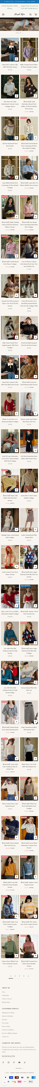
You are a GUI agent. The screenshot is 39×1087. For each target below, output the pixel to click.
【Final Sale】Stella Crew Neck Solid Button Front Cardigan (29, 806)
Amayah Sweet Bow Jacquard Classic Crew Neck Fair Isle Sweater (10, 303)
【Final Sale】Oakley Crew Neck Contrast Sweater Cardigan (10, 924)
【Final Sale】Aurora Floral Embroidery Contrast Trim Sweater (29, 845)
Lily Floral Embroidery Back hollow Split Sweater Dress (29, 457)
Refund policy (6, 1002)
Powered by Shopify (27, 1073)
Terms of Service (7, 999)
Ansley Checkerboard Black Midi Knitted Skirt (29, 728)
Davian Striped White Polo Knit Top (29, 689)
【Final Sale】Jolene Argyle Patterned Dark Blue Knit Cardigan (29, 650)
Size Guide (5, 1023)
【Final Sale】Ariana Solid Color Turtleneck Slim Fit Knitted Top (10, 766)
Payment (4, 1019)
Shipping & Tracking (8, 1012)
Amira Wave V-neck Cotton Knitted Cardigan (29, 497)
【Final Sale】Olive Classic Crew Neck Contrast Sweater (28, 923)
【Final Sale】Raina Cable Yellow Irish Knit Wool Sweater (10, 498)
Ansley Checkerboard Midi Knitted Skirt (29, 536)
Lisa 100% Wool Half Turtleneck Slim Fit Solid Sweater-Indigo (10, 690)
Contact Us (5, 1036)
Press (3, 992)
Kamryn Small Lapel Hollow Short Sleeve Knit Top (29, 420)
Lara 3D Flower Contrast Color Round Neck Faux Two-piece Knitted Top (29, 264)
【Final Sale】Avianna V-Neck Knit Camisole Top (29, 612)
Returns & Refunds (7, 1016)
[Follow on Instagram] (8, 1062)
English (18, 1068)
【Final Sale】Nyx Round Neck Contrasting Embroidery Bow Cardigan (29, 224)
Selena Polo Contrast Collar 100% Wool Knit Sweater (10, 66)
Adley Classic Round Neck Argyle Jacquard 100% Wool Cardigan (10, 345)
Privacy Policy (6, 1026)
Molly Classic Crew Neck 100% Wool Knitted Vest (29, 765)
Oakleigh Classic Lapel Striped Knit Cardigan (10, 536)
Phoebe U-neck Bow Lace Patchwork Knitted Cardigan (10, 420)
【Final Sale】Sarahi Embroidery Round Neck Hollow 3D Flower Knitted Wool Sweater (29, 105)
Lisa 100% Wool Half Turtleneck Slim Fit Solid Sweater (10, 650)
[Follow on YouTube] (19, 1062)
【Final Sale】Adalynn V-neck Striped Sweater (29, 883)
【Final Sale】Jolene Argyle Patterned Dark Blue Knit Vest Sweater (29, 574)
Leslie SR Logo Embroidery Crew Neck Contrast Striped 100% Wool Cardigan (10, 458)
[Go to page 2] (28, 976)
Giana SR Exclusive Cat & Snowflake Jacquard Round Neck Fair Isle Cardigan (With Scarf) (29, 304)
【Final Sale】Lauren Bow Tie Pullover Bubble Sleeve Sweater (29, 184)
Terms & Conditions (8, 1030)
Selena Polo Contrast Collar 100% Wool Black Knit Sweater (10, 383)
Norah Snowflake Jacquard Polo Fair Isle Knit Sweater (29, 344)
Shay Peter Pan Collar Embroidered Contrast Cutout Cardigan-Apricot (10, 104)
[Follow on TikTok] (25, 1062)
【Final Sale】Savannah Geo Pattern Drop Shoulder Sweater (29, 963)
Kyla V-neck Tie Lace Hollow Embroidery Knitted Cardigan (10, 612)
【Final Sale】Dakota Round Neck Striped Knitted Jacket (10, 728)
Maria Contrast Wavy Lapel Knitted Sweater (10, 805)
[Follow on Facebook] (3, 1062)
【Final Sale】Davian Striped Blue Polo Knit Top (10, 844)
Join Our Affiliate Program (9, 1033)
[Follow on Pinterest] (14, 1062)
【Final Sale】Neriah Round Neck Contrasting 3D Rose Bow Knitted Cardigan (29, 146)
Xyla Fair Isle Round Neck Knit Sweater (10, 144)
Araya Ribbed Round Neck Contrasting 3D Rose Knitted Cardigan (10, 185)
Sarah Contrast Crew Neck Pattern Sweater (10, 573)
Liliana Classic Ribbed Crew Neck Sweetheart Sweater (10, 962)
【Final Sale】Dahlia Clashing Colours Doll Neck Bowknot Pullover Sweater (10, 224)
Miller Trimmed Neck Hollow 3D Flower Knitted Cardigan (29, 66)
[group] (19, 24)
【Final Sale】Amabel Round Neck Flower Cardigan (10, 263)
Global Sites (5, 995)
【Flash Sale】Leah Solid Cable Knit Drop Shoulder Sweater (10, 884)
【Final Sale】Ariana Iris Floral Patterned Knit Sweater (28, 383)
